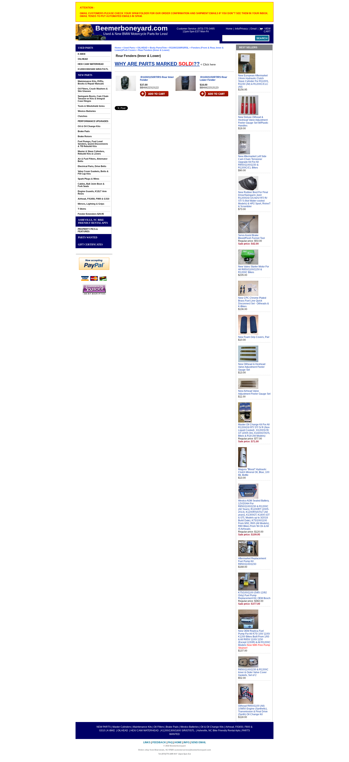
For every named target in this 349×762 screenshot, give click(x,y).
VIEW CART (267, 30)
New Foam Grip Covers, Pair (253, 337)
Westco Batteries (87, 111)
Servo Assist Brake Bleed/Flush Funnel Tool (251, 237)
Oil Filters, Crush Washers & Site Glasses (93, 89)
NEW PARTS (85, 75)
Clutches (82, 116)
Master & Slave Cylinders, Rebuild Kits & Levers (91, 152)
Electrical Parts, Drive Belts (92, 166)
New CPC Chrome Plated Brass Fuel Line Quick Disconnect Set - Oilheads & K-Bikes (253, 302)
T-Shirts (82, 209)
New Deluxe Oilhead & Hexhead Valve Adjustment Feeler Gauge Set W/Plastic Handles (253, 121)
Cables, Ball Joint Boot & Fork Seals (91, 185)
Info (186, 742)
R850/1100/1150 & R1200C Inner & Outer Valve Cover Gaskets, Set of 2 (253, 672)
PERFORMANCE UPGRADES (93, 121)
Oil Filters (159, 726)
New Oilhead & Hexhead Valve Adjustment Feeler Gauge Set (251, 367)
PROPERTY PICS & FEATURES (88, 230)
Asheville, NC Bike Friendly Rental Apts (93, 221)
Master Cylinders (121, 726)
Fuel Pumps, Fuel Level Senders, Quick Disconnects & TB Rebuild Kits (93, 143)
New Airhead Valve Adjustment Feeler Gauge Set (254, 392)
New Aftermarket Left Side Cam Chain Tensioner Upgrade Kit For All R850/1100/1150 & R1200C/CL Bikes (252, 162)
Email (253, 28)
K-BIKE (81, 54)
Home (229, 28)
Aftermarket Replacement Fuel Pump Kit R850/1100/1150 (252, 561)
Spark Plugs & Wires (88, 179)
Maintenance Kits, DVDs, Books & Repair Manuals (91, 82)
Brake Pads (84, 131)
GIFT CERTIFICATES (90, 244)
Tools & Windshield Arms (91, 106)
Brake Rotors (85, 136)
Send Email (198, 742)
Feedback (159, 742)
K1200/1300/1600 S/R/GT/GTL (93, 69)
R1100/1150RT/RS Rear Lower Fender (213, 78)
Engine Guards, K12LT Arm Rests (92, 192)
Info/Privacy (241, 28)
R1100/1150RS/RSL (179, 47)
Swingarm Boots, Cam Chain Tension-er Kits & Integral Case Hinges (93, 98)
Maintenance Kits (142, 726)
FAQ (170, 742)
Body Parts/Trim (158, 47)
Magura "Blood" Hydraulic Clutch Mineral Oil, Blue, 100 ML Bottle (253, 472)
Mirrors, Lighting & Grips (91, 204)
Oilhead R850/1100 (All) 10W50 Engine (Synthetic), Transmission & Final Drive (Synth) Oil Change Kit (253, 710)
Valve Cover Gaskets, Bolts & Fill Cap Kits (93, 172)
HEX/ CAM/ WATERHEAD (91, 64)
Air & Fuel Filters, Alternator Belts (92, 160)
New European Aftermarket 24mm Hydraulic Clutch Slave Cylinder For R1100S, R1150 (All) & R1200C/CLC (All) (253, 81)
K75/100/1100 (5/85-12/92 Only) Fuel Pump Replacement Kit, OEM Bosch (254, 595)
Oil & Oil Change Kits (89, 126)
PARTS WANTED (87, 237)
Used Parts (85, 47)
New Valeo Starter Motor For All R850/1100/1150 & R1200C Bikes (253, 269)
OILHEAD (83, 59)
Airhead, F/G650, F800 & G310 (93, 199)
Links (146, 742)
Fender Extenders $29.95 (91, 214)
